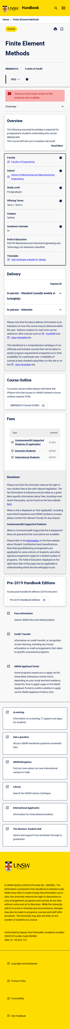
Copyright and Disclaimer (24, 963)
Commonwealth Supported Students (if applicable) (29, 442)
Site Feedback (18, 1016)
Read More (57, 146)
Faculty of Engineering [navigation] (23, 161)
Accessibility (17, 998)
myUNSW (51, 333)
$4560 (52, 451)
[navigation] (28, 405)
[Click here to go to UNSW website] (10, 10)
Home (6, 19)
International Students (27, 457)
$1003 (52, 442)
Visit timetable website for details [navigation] (28, 259)
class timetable (19, 337)
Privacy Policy (18, 981)
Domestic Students (25, 451)
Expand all (56, 283)
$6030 (52, 457)
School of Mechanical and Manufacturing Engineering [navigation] (33, 177)
